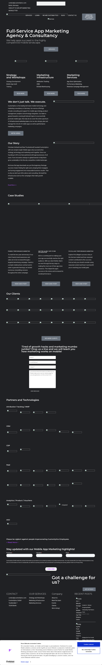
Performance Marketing (74, 84)
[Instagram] (17, 612)
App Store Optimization (74, 81)
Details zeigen (25, 662)
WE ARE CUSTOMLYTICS (50, 15)
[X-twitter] (13, 612)
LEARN (37, 15)
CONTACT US (72, 15)
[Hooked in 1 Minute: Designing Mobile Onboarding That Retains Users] (79, 609)
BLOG (63, 15)
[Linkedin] (8, 612)
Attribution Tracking (43, 81)
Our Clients (13, 293)
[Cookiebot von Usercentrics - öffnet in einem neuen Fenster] (10, 662)
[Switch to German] (51, 19)
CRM (38, 84)
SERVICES (29, 15)
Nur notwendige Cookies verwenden (89, 650)
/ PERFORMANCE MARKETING (19, 251)
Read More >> (12, 185)
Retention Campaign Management (77, 86)
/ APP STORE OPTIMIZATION (47, 251)
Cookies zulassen (89, 644)
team (43, 113)
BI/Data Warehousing (43, 86)
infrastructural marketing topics (20, 121)
